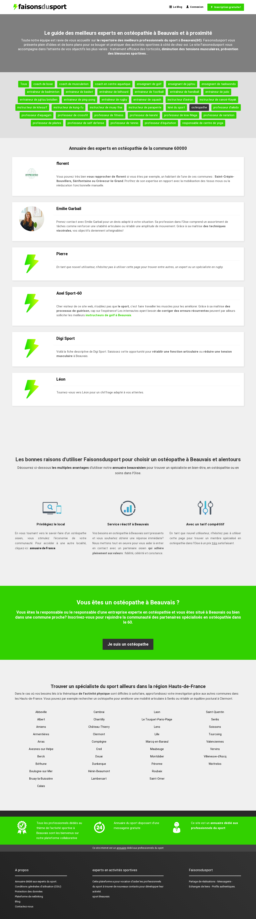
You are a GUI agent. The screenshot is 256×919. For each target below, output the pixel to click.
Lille (157, 734)
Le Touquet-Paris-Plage (157, 719)
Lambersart (99, 778)
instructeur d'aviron (180, 99)
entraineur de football (149, 92)
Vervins (215, 749)
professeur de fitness (108, 115)
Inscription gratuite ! (227, 7)
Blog (17, 901)
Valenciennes (215, 741)
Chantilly (99, 719)
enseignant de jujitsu (181, 84)
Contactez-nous (24, 906)
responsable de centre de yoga (202, 123)
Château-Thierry (99, 726)
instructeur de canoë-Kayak (218, 99)
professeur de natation (219, 115)
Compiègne (99, 741)
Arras (41, 741)
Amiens (41, 726)
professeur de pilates (47, 123)
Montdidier (157, 756)
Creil (99, 749)
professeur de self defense (86, 123)
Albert (41, 719)
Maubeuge (157, 749)
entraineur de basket (79, 92)
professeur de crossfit (73, 115)
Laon (157, 712)
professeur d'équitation (160, 123)
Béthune (41, 763)
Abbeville (41, 712)
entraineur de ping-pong (79, 99)
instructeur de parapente (145, 107)
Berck (41, 756)
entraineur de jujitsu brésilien (38, 99)
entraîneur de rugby (114, 99)
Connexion (196, 6)
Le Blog (177, 6)
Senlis (215, 719)
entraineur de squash (147, 99)
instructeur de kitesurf (32, 107)
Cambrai (99, 712)
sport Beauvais (101, 896)
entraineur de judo (217, 92)
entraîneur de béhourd (113, 92)
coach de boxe (43, 84)
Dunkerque (99, 763)
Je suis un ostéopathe (128, 644)
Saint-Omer (157, 778)
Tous (23, 84)
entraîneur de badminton (43, 92)
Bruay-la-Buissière (41, 778)
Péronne (157, 763)
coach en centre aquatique (112, 84)
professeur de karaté (144, 115)
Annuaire (20, 881)
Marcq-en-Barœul (157, 741)
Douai (99, 756)
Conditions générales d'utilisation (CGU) (38, 886)
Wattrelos (215, 763)
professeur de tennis (124, 123)
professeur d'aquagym (36, 115)
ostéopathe (199, 107)
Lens (157, 726)
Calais (41, 786)
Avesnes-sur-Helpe (41, 749)
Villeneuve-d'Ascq (215, 756)
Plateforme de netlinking (29, 896)
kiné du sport (176, 107)
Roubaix (157, 771)
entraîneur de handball (184, 92)
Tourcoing (215, 734)
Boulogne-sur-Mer (41, 771)
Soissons (215, 726)
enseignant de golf (149, 84)
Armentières (41, 734)
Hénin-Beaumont (99, 771)
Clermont (99, 734)
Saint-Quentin (215, 712)
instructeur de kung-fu (68, 107)
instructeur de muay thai (106, 107)
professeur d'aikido (226, 107)
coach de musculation (74, 84)
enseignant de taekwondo (219, 84)
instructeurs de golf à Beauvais (108, 315)
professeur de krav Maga (180, 115)
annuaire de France (42, 548)
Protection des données (29, 891)
